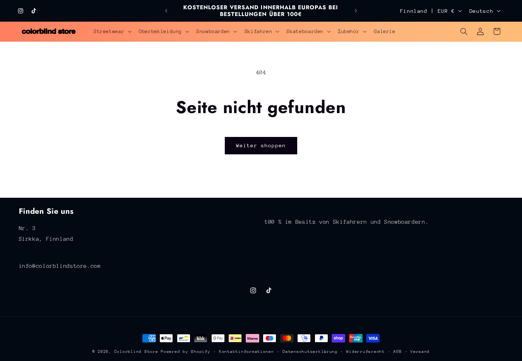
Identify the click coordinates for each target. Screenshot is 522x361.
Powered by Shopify (185, 351)
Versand (420, 351)
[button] (111, 31)
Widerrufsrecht (365, 351)
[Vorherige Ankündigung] (166, 11)
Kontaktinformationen (246, 351)
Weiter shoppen (261, 145)
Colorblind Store (136, 351)
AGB (397, 351)
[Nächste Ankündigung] (356, 11)
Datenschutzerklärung (310, 351)
